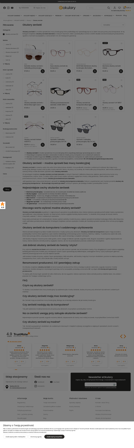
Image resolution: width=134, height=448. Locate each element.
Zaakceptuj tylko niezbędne (15, 437)
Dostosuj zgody (36, 437)
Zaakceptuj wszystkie (54, 437)
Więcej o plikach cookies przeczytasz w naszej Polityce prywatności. (25, 432)
